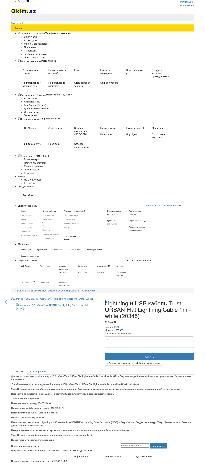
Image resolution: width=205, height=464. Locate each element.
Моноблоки (106, 134)
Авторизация (187, 4)
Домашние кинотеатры (30, 256)
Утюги (66, 227)
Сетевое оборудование (82, 145)
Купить (149, 356)
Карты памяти (107, 128)
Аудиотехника (43, 249)
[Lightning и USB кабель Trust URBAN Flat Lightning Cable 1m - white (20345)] (55, 306)
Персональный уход (134, 71)
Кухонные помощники (106, 71)
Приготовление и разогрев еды (31, 84)
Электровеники (48, 238)
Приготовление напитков (56, 84)
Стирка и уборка (109, 82)
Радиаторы (25, 231)
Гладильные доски (71, 215)
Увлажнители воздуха (29, 235)
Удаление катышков (71, 223)
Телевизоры (58, 249)
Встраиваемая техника (30, 71)
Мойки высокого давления (48, 220)
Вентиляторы (26, 215)
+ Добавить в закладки (118, 362)
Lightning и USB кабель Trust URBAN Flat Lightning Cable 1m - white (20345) (56, 290)
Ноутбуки (131, 134)
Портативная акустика (159, 136)
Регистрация (186, 1)
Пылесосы (46, 230)
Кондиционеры (27, 223)
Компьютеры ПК (135, 128)
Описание (19, 371)
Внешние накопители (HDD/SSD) (80, 131)
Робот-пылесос (48, 215)
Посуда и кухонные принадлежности (161, 73)
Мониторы (157, 128)
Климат (78, 70)
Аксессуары (55, 128)
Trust (116, 326)
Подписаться (158, 445)
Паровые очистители (50, 226)
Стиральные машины (50, 234)
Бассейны (27, 195)
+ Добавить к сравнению (147, 362)
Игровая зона (75, 249)
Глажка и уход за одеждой (57, 71)
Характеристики (38, 371)
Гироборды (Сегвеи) (94, 249)
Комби (23, 219)
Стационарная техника (82, 84)
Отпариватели (69, 219)
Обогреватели (26, 227)
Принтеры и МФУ (31, 143)
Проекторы (54, 143)
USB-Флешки (29, 128)
